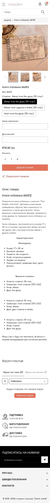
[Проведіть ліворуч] (5, 77)
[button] (5, 4)
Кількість (6, 153)
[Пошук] (43, 12)
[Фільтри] (5, 381)
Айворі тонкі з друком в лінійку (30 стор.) (23, 107)
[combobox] (25, 12)
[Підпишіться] (44, 459)
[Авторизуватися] (40, 4)
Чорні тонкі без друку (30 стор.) (19, 113)
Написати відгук (25, 395)
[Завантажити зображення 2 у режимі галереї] (25, 77)
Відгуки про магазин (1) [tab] (36, 372)
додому (7, 20)
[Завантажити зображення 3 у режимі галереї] (37, 77)
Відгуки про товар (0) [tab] (13, 372)
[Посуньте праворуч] (45, 77)
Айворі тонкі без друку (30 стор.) (19, 101)
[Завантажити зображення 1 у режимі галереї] (13, 77)
